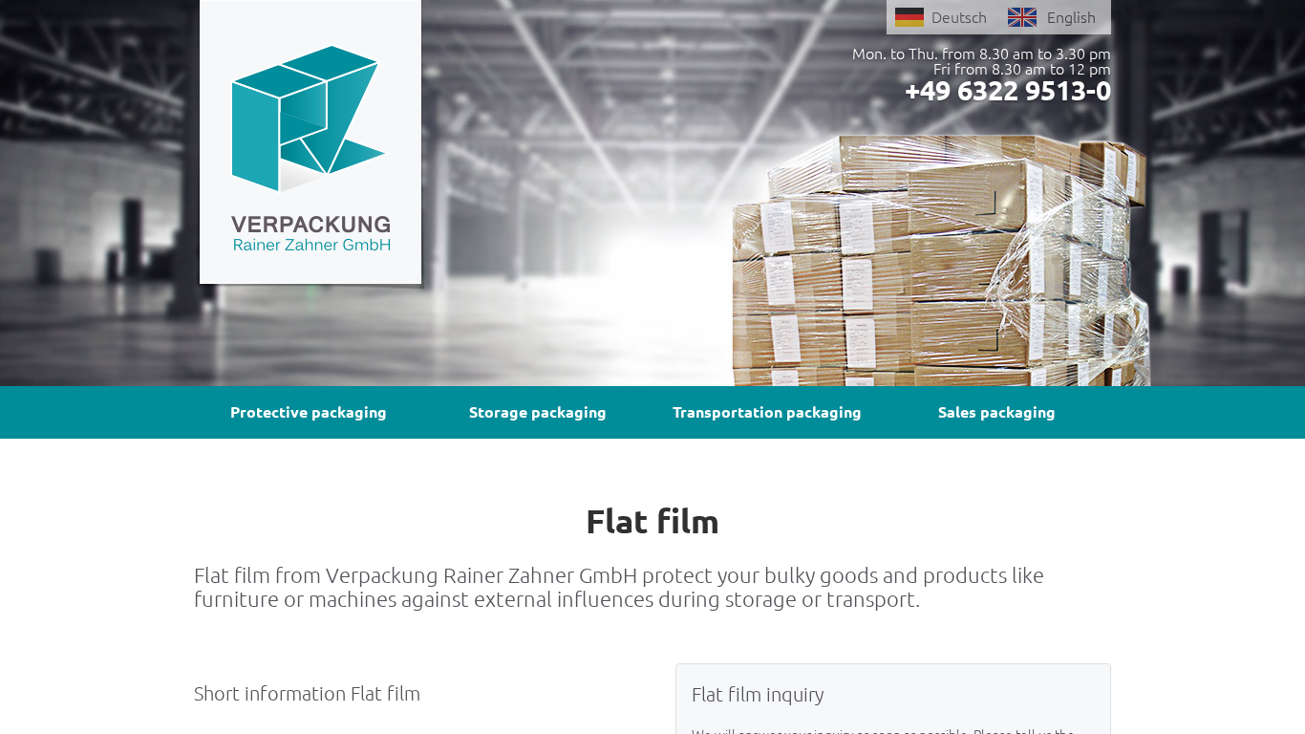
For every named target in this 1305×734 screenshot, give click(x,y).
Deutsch (959, 17)
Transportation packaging (767, 412)
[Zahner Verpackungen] (310, 145)
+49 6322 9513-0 (1008, 90)
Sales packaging (997, 412)
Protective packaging (308, 412)
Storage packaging (538, 412)
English (1071, 17)
